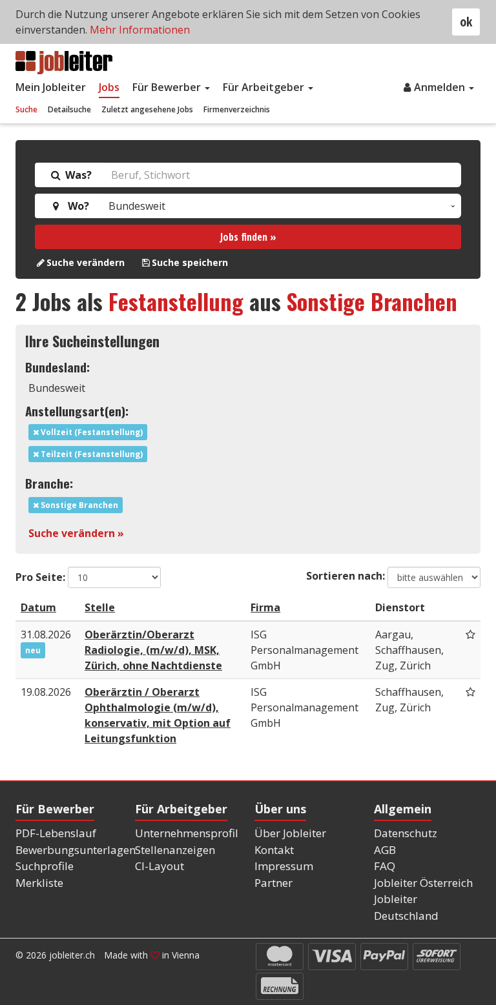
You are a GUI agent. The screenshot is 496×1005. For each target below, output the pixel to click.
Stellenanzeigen (175, 849)
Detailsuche (69, 109)
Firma (265, 607)
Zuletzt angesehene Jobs (147, 109)
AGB (385, 849)
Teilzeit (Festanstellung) (91, 454)
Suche (26, 109)
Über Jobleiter (290, 833)
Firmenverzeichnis (236, 109)
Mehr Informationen (140, 30)
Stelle (100, 607)
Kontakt (274, 849)
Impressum (283, 865)
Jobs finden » (248, 237)
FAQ (384, 865)
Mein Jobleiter (51, 87)
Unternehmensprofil (186, 833)
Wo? (76, 206)
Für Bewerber (167, 87)
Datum (38, 607)
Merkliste (39, 882)
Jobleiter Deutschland (406, 907)
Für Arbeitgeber (265, 87)
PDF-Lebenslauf (56, 833)
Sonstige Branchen (372, 301)
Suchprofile (45, 865)
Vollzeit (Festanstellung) (91, 432)
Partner (273, 882)
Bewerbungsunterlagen (76, 849)
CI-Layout (159, 865)
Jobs (109, 87)
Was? (77, 175)
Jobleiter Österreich (423, 882)
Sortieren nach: (345, 576)
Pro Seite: (40, 577)
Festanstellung (175, 301)
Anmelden (441, 87)
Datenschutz (405, 833)
